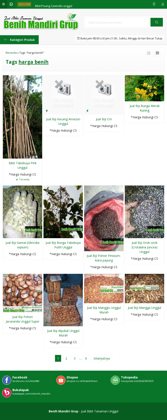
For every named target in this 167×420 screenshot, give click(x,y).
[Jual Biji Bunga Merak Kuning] (144, 88)
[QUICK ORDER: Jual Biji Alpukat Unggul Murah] (47, 322)
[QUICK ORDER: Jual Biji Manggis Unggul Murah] (87, 299)
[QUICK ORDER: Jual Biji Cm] (87, 110)
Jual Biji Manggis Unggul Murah (104, 310)
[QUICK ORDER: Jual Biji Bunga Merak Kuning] (128, 97)
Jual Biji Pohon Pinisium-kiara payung (104, 258)
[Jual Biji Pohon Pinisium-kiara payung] (104, 218)
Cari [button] (156, 26)
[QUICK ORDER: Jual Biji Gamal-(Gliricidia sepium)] (6, 234)
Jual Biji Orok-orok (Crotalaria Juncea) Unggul (144, 247)
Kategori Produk (22, 40)
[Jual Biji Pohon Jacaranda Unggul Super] (22, 293)
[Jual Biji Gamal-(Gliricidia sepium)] (22, 211)
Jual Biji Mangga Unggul (144, 308)
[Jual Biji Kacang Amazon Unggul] (63, 94)
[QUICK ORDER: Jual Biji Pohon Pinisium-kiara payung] (87, 247)
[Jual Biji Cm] (104, 94)
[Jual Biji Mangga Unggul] (144, 288)
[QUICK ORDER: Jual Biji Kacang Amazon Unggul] (47, 110)
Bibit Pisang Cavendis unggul (53, 4)
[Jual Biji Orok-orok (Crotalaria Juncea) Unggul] (144, 211)
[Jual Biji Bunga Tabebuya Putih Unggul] (63, 211)
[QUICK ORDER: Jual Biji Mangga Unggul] (128, 299)
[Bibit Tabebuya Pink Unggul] (22, 116)
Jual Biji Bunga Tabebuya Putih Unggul (63, 245)
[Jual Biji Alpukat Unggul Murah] (63, 300)
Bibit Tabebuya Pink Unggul (23, 165)
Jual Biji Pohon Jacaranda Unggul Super (22, 319)
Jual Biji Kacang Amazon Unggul (63, 121)
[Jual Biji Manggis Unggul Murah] (104, 288)
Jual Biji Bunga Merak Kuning (145, 108)
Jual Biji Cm (104, 119)
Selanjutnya (102, 358)
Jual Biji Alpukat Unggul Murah (63, 333)
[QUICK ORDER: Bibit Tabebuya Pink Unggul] (6, 154)
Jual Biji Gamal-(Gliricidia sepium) (22, 245)
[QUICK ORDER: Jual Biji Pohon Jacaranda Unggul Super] (6, 308)
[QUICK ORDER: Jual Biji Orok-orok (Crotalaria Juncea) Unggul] (128, 234)
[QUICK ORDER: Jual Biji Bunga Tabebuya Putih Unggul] (47, 234)
